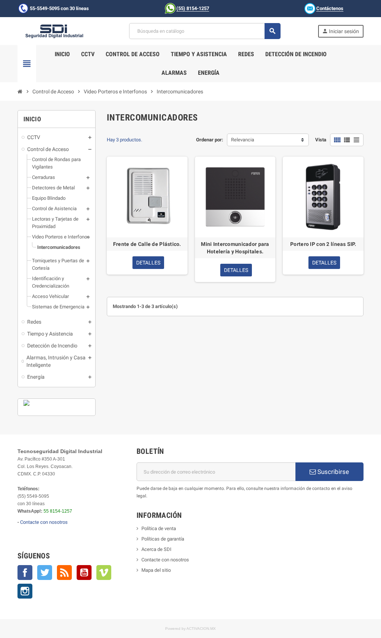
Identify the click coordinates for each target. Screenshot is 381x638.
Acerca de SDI (156, 549)
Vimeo (103, 572)
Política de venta (158, 528)
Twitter (44, 572)
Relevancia (242, 139)
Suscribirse (332, 471)
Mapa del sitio (156, 570)
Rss (64, 572)
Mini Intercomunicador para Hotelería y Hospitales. (235, 247)
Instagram (24, 591)
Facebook (24, 572)
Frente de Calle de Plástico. (147, 244)
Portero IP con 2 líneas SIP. (323, 244)
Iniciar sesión (340, 31)
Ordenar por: (209, 139)
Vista (320, 139)
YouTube (84, 572)
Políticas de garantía (162, 539)
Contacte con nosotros (44, 522)
